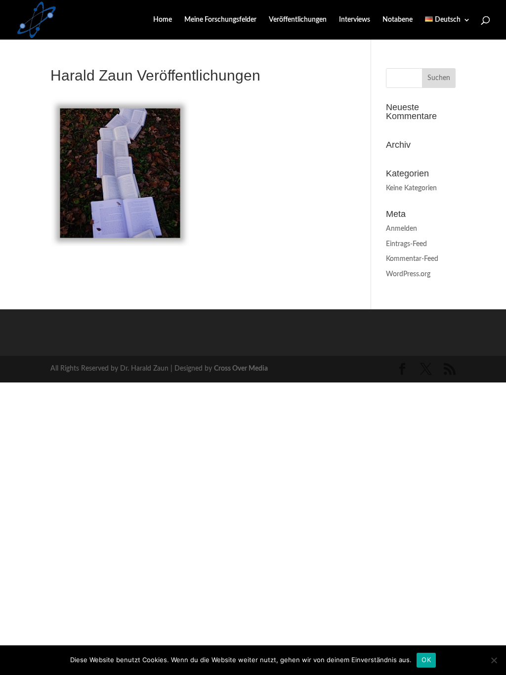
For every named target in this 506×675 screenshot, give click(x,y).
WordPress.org (408, 274)
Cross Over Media (241, 368)
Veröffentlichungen (298, 19)
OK (426, 660)
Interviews (354, 19)
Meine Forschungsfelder (220, 19)
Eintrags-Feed (406, 244)
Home (162, 19)
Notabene (397, 19)
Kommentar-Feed (412, 258)
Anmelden (401, 228)
